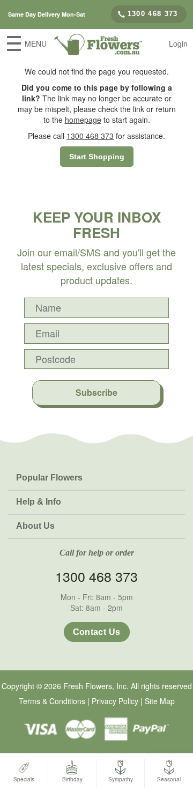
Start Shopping (96, 156)
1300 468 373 (153, 14)
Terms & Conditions (52, 701)
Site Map (160, 701)
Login (178, 43)
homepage (83, 119)
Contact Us (97, 632)
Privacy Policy (115, 701)
